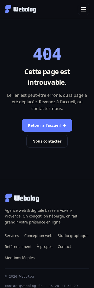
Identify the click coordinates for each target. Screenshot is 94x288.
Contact (64, 246)
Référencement (18, 246)
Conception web (38, 235)
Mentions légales (20, 257)
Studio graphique (73, 235)
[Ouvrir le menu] (83, 9)
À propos (44, 246)
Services (12, 235)
